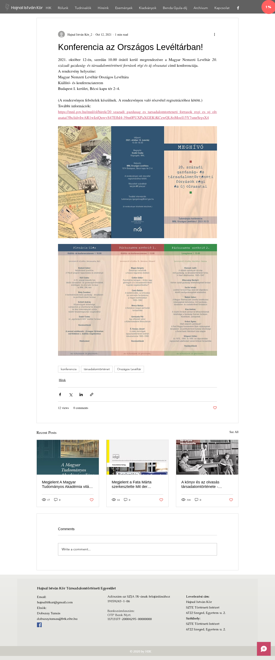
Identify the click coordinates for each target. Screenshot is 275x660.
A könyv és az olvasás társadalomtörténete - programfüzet (200, 484)
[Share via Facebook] (60, 394)
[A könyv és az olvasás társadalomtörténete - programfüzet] (207, 457)
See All (233, 432)
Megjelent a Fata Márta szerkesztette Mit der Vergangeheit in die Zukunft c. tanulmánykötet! (137, 484)
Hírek (62, 380)
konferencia (68, 369)
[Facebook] (39, 624)
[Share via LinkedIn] (81, 394)
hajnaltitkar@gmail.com (55, 602)
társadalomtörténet (97, 369)
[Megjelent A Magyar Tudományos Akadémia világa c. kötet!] (68, 457)
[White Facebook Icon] (238, 8)
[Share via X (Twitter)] (71, 394)
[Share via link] (92, 394)
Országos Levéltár (129, 369)
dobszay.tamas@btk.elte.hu (57, 619)
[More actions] (214, 34)
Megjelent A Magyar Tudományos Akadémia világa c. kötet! (67, 484)
